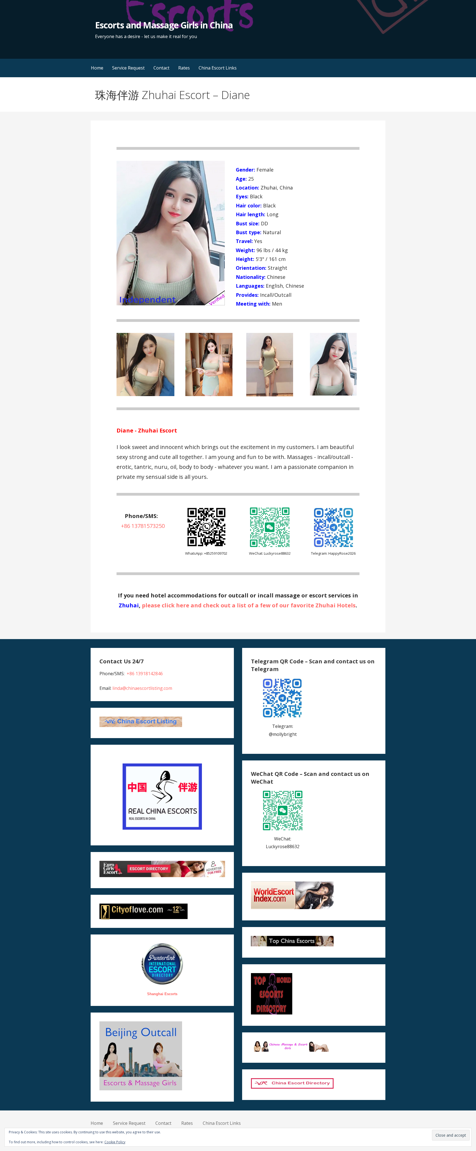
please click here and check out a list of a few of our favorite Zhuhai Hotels (249, 605)
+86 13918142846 (145, 674)
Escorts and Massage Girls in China (163, 25)
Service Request (128, 68)
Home (97, 68)
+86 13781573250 (143, 526)
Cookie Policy (114, 1142)
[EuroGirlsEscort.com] (162, 875)
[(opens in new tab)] (206, 546)
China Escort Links (218, 68)
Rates (184, 68)
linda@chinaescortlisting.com (142, 688)
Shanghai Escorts (162, 994)
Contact (161, 68)
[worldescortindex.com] (292, 907)
